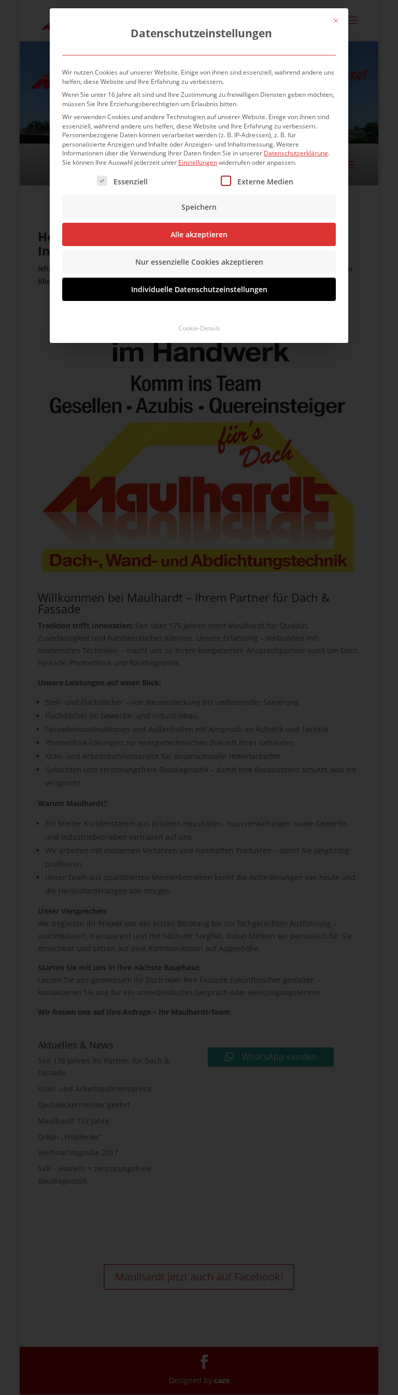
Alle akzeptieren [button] (199, 234)
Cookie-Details (199, 328)
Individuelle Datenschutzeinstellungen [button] (199, 289)
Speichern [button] (199, 207)
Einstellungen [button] (197, 162)
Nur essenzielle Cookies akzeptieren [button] (199, 262)
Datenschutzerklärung (296, 153)
